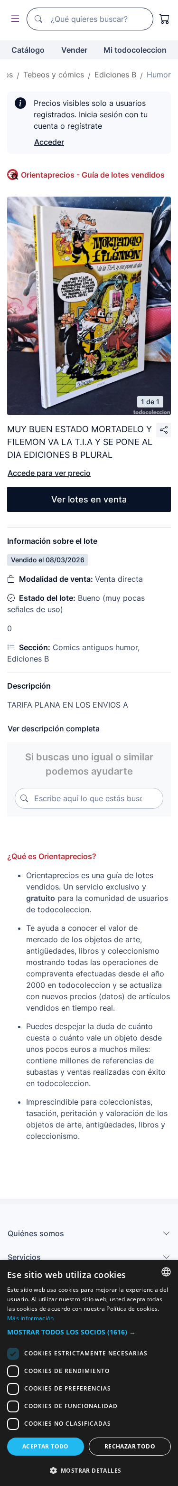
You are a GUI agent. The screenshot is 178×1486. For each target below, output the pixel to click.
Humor (159, 74)
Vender (74, 50)
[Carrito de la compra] (164, 19)
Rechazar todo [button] (129, 1446)
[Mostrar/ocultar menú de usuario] (13, 19)
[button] (89, 1332)
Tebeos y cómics (53, 74)
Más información (30, 1318)
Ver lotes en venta (89, 499)
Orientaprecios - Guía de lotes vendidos (93, 175)
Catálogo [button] (28, 50)
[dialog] (89, 1373)
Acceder (49, 142)
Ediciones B (115, 74)
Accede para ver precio (49, 473)
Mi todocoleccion (135, 50)
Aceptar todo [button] (45, 1446)
